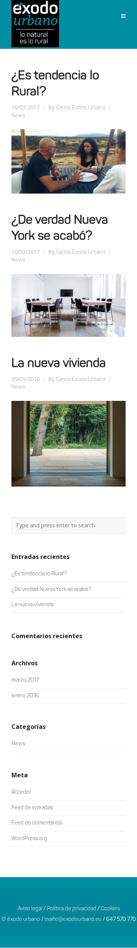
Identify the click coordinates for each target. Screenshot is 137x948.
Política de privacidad (71, 909)
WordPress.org (29, 839)
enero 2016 (25, 696)
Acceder (21, 792)
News (18, 116)
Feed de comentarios (36, 823)
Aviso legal (30, 909)
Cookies (110, 909)
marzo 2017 (25, 680)
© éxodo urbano (21, 919)
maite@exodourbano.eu (73, 919)
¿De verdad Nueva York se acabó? (51, 589)
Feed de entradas (32, 808)
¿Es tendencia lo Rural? (39, 574)
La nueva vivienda (58, 364)
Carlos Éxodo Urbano (80, 108)
